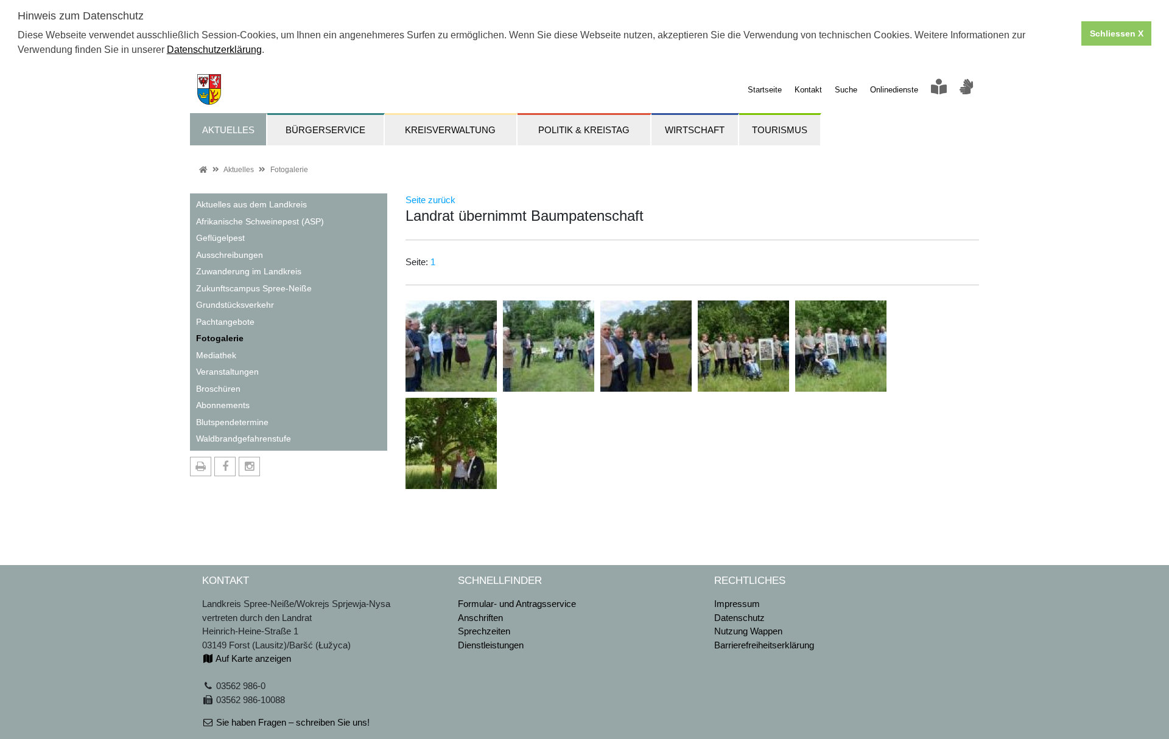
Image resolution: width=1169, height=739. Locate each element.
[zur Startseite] (205, 88)
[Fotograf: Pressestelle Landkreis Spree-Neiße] (451, 345)
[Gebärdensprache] (966, 90)
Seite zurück (430, 200)
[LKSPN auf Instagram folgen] (249, 466)
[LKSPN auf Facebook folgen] (225, 466)
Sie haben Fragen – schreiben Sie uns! (292, 722)
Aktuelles (238, 169)
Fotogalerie (289, 169)
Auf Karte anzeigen (252, 658)
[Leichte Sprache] (939, 90)
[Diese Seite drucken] (200, 466)
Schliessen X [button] (1116, 33)
